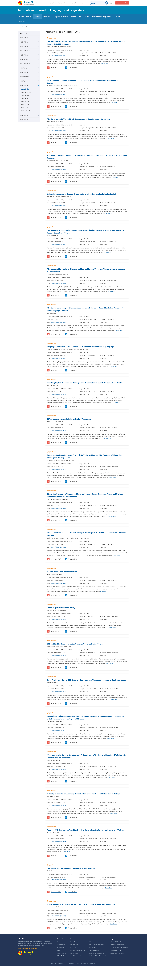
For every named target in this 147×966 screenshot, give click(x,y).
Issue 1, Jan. (25, 107)
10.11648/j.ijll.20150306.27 (58, 619)
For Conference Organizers (77, 950)
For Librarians (74, 953)
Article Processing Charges (102, 17)
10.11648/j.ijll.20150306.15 (58, 169)
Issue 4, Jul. (25, 98)
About (28, 17)
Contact (82, 3)
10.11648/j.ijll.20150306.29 (58, 691)
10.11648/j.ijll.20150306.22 (58, 430)
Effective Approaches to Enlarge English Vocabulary (69, 419)
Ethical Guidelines (94, 950)
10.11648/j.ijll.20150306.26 (58, 583)
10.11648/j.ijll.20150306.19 (58, 322)
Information (74, 3)
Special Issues (60, 17)
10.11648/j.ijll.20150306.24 (58, 508)
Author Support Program (117, 953)
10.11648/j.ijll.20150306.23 (58, 469)
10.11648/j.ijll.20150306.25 (58, 547)
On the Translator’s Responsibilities (62, 572)
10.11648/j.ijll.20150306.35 (58, 916)
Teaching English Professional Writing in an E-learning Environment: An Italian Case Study (84, 383)
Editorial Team (75, 17)
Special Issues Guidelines (77, 956)
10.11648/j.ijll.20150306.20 (58, 358)
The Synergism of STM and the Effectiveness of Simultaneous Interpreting (78, 119)
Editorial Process (93, 942)
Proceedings (52, 3)
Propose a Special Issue (117, 944)
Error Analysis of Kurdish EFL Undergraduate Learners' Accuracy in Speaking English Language (86, 680)
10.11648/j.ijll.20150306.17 (58, 244)
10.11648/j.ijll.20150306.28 (58, 655)
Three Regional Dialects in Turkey (61, 608)
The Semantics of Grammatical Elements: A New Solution (71, 868)
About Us (21, 939)
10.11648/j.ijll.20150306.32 (58, 805)
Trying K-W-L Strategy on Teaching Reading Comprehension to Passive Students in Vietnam (85, 830)
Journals (44, 3)
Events (66, 3)
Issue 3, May (25, 101)
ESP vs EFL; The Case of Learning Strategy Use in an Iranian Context (75, 644)
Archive (37, 17)
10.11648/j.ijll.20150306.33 (58, 841)
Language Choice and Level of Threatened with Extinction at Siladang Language (80, 347)
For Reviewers (74, 944)
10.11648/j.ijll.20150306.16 (58, 205)
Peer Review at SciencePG (96, 944)
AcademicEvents (61, 953)
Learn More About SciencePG (27, 948)
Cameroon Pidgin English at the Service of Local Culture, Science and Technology (81, 904)
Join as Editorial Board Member (119, 947)
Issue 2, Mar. (25, 104)
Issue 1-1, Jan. (26, 110)
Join (86, 17)
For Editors (73, 947)
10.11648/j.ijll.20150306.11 (57, 55)
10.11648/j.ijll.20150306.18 (58, 283)
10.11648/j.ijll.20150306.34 (58, 880)
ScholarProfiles (61, 956)
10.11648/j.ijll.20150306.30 (58, 730)
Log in (112, 3)
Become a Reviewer (116, 950)
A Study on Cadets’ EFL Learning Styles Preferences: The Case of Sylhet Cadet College (83, 794)
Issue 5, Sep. (25, 95)
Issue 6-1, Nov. (26, 92)
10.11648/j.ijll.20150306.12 (58, 94)
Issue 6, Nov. (25, 89)
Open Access (92, 947)
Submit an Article (122, 3)
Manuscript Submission (117, 942)
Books (60, 3)
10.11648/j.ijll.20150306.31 (58, 769)
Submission (47, 17)
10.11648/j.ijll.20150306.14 (58, 130)
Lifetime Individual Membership (97, 956)
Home (37, 3)
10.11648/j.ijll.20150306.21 (58, 394)
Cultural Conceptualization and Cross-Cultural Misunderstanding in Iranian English (81, 194)
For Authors (73, 942)
